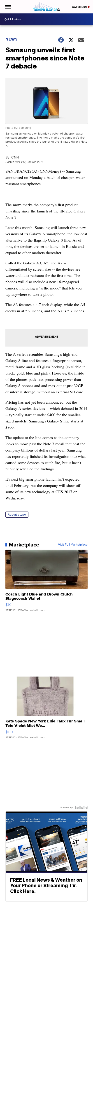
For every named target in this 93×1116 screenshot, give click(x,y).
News (11, 39)
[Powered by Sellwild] (81, 807)
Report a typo (17, 514)
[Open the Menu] (7, 6)
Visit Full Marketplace (73, 544)
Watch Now (80, 7)
